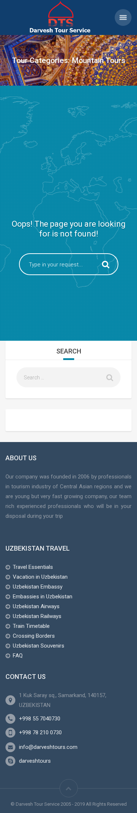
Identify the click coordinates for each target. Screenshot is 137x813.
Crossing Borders (34, 636)
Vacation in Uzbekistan (40, 577)
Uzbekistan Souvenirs (38, 645)
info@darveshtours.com (48, 747)
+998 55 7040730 (39, 718)
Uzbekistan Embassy (37, 586)
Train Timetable (31, 626)
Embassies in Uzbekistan (42, 596)
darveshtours (35, 761)
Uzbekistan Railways (37, 616)
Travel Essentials (33, 567)
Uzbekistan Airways (36, 606)
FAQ (18, 655)
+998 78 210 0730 (40, 732)
